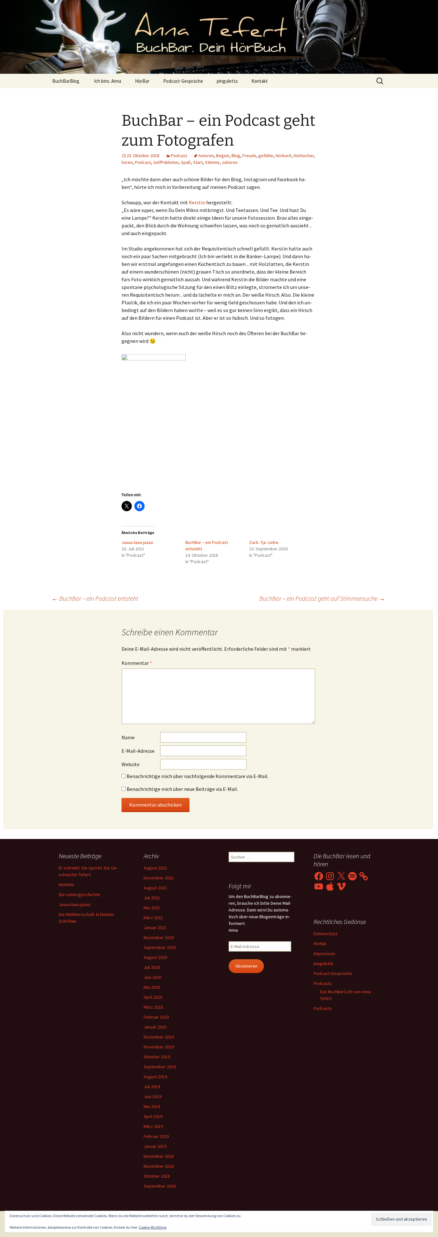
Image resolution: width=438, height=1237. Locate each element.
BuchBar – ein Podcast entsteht (95, 598)
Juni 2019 (152, 1096)
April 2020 (153, 997)
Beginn (222, 155)
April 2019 (153, 1116)
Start (198, 162)
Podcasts (323, 983)
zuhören (230, 162)
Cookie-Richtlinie (152, 1227)
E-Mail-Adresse (138, 751)
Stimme (212, 162)
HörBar (142, 81)
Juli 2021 (152, 898)
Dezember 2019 (159, 1037)
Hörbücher (304, 155)
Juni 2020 (152, 977)
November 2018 (159, 1166)
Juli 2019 (152, 1086)
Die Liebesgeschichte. (80, 894)
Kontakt (259, 81)
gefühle (265, 155)
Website (130, 764)
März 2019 (153, 1126)
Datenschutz (326, 933)
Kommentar (137, 663)
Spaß (186, 162)
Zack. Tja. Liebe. (264, 542)
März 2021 (153, 917)
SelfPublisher (166, 162)
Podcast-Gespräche (183, 81)
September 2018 (160, 1186)
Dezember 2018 (159, 1156)
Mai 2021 (152, 908)
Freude (249, 155)
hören (127, 162)
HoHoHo (66, 884)
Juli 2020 (152, 967)
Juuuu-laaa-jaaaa (137, 542)
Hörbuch (283, 155)
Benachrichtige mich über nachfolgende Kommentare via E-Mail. (197, 776)
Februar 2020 (156, 1017)
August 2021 (155, 888)
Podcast (179, 155)
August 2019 (155, 1077)
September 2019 (160, 1067)
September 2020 (160, 947)
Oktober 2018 (157, 1176)
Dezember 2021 (159, 878)
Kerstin (197, 202)
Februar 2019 (156, 1136)
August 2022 (155, 868)
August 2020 (155, 957)
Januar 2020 (155, 1027)
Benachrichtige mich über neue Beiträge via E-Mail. (182, 789)
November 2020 (159, 937)
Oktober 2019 (157, 1057)
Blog (236, 155)
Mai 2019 (152, 1106)
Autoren (206, 155)
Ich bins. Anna (107, 81)
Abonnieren (246, 966)
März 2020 (153, 1007)
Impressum (324, 953)
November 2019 (159, 1047)
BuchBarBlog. (66, 81)
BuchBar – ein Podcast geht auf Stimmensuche (322, 598)
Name (128, 737)
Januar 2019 (155, 1146)
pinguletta (227, 81)
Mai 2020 (152, 987)
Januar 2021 (155, 927)
